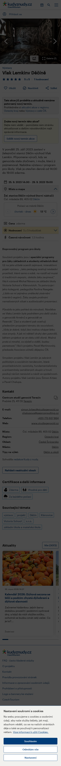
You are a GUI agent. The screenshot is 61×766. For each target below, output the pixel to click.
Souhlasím (30, 741)
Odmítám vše (30, 749)
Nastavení (30, 757)
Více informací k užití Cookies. (30, 732)
